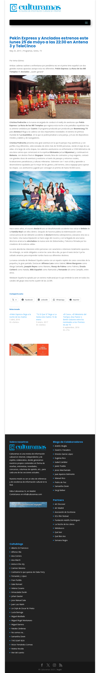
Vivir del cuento (17, 652)
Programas (27, 51)
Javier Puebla (60, 466)
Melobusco (59, 528)
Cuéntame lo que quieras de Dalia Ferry (28, 572)
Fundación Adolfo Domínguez (67, 520)
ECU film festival (61, 516)
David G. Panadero (63, 450)
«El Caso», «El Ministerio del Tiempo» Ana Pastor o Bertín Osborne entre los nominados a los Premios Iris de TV (74, 319)
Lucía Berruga (17, 612)
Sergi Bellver (60, 490)
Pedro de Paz (60, 482)
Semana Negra (61, 540)
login (59, 669)
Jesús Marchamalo (62, 470)
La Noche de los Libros (64, 524)
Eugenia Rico (60, 458)
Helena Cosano (17, 588)
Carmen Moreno (18, 568)
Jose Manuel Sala (18, 600)
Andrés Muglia (61, 446)
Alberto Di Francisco (19, 548)
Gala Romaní (16, 584)
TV (41, 51)
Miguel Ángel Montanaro (21, 620)
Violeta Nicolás (17, 648)
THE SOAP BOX (17, 640)
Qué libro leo (60, 536)
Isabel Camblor (61, 462)
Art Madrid (59, 508)
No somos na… (17, 632)
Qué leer (58, 532)
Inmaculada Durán (19, 592)
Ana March (15, 560)
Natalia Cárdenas (18, 628)
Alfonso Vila (16, 552)
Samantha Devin (62, 486)
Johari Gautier (17, 596)
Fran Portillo (16, 580)
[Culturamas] (28, 450)
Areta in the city (17, 564)
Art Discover (60, 504)
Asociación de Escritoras (65, 512)
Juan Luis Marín (17, 604)
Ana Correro (16, 556)
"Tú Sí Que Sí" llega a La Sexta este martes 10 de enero (46, 317)
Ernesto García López (64, 454)
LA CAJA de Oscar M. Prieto (22, 608)
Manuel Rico (60, 478)
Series (36, 51)
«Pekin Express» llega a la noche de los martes (20, 315)
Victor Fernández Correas (22, 644)
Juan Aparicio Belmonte (65, 474)
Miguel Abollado (18, 616)
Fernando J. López (19, 576)
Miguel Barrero (17, 624)
